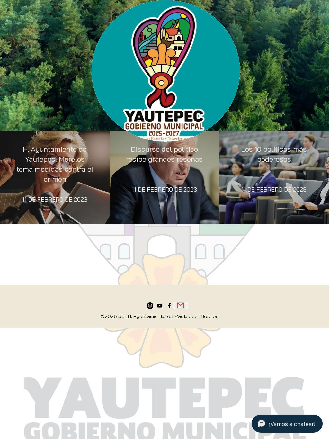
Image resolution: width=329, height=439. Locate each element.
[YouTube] (159, 305)
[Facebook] (169, 305)
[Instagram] (150, 305)
